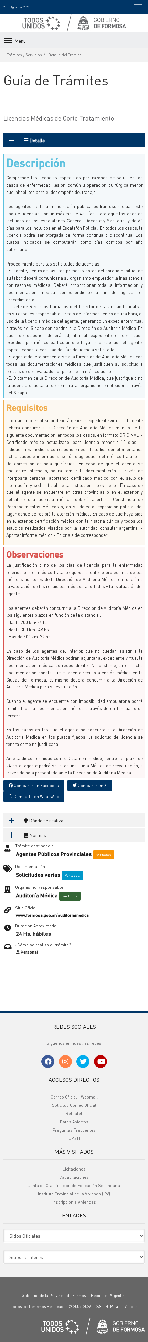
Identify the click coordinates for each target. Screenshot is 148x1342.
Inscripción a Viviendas (74, 1202)
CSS (98, 1306)
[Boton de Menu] (138, 7)
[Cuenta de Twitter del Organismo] (82, 1061)
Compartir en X (92, 785)
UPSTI (74, 1138)
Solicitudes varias (38, 874)
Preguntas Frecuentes (74, 1130)
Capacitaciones (74, 1177)
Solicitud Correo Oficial (74, 1105)
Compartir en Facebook (36, 785)
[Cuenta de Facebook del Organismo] (47, 1061)
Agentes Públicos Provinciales (54, 854)
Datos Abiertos (74, 1121)
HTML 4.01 (114, 1306)
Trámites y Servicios (24, 55)
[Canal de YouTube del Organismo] (100, 1061)
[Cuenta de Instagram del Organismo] (65, 1061)
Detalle (36, 140)
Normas (37, 835)
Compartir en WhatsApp (35, 796)
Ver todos (103, 855)
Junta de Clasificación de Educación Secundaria (74, 1185)
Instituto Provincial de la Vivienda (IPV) (74, 1193)
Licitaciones (74, 1169)
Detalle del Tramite (64, 55)
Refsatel (74, 1113)
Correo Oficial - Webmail (74, 1097)
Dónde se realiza (45, 820)
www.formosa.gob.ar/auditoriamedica (52, 915)
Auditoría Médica (37, 895)
